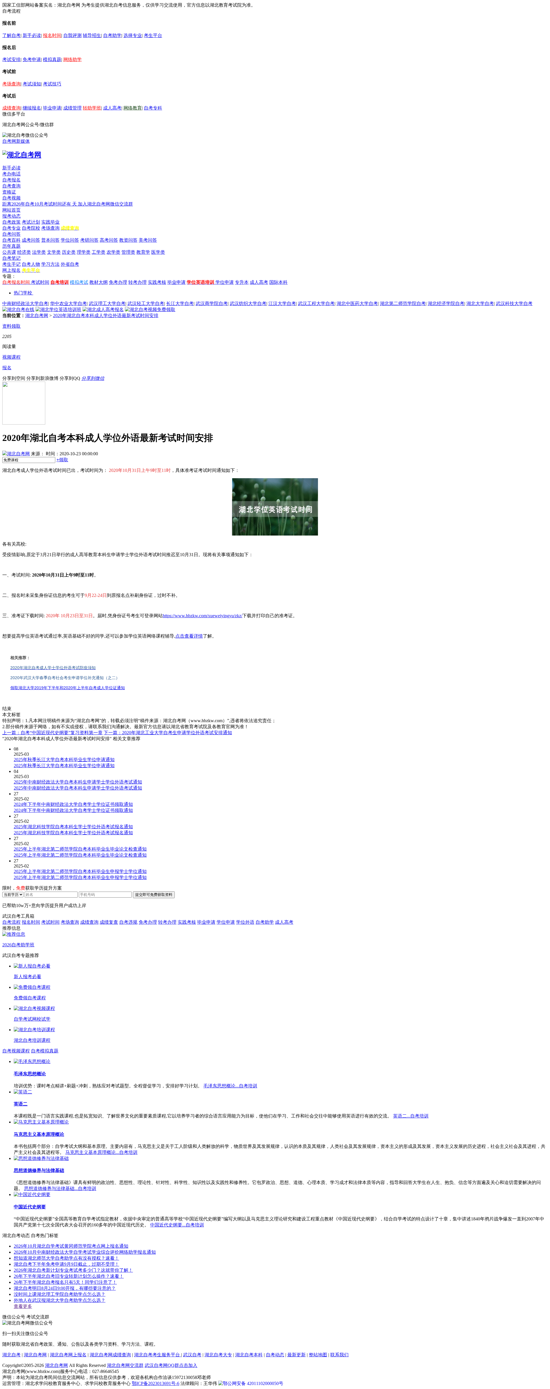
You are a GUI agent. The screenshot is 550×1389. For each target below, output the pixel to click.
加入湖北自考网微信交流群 (105, 204)
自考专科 (153, 108)
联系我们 (339, 1354)
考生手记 (11, 264)
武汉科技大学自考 (514, 303)
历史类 (69, 252)
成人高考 (112, 108)
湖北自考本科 (249, 1354)
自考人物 (31, 264)
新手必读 (32, 35)
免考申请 (32, 59)
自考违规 (128, 922)
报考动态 (11, 216)
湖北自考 (11, 1354)
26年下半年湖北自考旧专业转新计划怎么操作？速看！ (69, 1276)
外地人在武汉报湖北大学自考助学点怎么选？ (59, 1300)
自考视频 (11, 198)
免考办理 (118, 282)
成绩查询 (11, 108)
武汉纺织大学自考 (248, 303)
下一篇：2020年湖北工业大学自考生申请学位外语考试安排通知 (168, 732)
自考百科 (11, 240)
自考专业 (11, 228)
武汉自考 (192, 1354)
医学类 (158, 252)
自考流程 (11, 922)
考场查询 (11, 83)
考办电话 (11, 173)
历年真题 (11, 246)
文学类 (54, 252)
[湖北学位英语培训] (58, 309)
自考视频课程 (16, 1050)
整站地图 (318, 1354)
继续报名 (32, 108)
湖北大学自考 (480, 303)
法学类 (39, 252)
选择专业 (132, 35)
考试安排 (11, 59)
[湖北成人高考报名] (103, 309)
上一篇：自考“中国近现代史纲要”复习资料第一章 (52, 732)
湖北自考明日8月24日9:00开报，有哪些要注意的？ (65, 1288)
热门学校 (23, 292)
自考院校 (31, 228)
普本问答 (50, 240)
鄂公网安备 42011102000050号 (253, 1383)
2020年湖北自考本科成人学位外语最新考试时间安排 (105, 315)
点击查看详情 (189, 636)
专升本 (242, 282)
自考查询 (11, 185)
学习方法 (50, 264)
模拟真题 (52, 59)
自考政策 (11, 222)
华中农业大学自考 (68, 303)
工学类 (98, 252)
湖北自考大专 (218, 1354)
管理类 (128, 252)
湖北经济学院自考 (446, 303)
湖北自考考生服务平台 (157, 1354)
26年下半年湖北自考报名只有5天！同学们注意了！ (65, 1282)
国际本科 (278, 282)
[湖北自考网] (21, 155)
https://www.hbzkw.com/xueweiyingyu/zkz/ (202, 615)
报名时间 (52, 35)
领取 (62, 459)
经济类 (24, 252)
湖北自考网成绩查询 (110, 1354)
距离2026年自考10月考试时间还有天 (40, 204)
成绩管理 (72, 108)
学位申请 (224, 282)
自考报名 (11, 179)
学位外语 (245, 922)
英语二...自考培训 (411, 1115)
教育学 (143, 252)
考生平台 (153, 35)
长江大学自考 (180, 303)
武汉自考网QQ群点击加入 (171, 1365)
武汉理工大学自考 (107, 303)
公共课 (9, 252)
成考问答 (31, 240)
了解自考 (11, 35)
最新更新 (296, 1354)
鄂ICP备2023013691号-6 (155, 1383)
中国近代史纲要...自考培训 (177, 1224)
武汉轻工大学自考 (145, 303)
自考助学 (112, 35)
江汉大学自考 (282, 303)
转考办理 (137, 282)
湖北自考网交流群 (125, 1365)
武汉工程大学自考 (316, 303)
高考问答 (109, 240)
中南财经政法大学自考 (25, 303)
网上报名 (11, 270)
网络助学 (72, 59)
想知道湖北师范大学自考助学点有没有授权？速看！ (66, 1258)
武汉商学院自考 (212, 303)
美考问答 (148, 240)
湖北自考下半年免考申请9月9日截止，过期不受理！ (66, 1264)
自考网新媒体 (16, 141)
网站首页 (11, 210)
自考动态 (275, 1354)
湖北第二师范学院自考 (403, 303)
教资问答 (128, 240)
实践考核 (157, 282)
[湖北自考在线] (18, 309)
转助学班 (92, 108)
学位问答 (70, 240)
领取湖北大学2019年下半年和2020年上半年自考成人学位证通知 (67, 687)
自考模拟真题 (44, 1050)
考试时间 (40, 282)
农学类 (113, 252)
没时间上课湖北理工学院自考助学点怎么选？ (59, 1294)
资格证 (9, 192)
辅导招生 (92, 35)
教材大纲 (98, 282)
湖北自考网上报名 (68, 1354)
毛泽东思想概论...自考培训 (230, 1085)
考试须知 (32, 83)
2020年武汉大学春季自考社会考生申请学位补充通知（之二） (65, 677)
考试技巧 (52, 83)
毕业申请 (52, 108)
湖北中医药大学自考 (357, 303)
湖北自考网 (36, 315)
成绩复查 (109, 922)
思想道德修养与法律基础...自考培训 (60, 1188)
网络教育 (132, 108)
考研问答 (89, 240)
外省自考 (70, 264)
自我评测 (72, 35)
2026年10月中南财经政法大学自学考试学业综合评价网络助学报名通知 (85, 1252)
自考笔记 (11, 258)
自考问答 (11, 234)
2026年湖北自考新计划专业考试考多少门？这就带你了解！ (73, 1270)
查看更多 (23, 1306)
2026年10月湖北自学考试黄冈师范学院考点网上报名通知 (71, 1246)
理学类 (84, 252)
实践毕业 (50, 222)
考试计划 (31, 222)
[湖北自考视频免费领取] (150, 309)
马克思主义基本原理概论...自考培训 (101, 1152)
